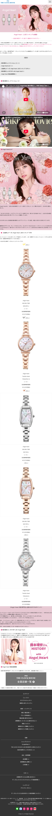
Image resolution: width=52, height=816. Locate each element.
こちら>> (41, 670)
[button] (50, 1)
